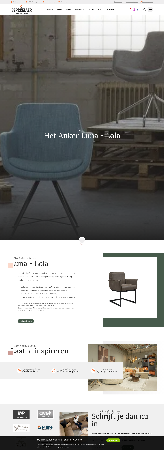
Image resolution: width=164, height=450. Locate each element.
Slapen (59, 9)
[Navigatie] (150, 9)
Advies (68, 9)
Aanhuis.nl (80, 9)
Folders (110, 9)
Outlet (100, 9)
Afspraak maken (26, 321)
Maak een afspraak (132, 2)
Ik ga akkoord (114, 440)
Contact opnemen (147, 2)
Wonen (50, 9)
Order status (118, 2)
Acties (91, 9)
